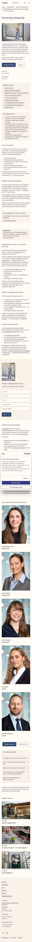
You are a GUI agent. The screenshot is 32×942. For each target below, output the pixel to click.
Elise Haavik (5, 687)
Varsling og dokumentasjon (12, 100)
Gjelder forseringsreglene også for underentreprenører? (12, 778)
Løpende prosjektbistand (22, 7)
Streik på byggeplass (7, 873)
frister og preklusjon (23, 434)
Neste (5, 414)
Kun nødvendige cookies (16, 487)
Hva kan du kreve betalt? (11, 97)
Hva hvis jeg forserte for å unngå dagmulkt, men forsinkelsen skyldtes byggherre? (14, 773)
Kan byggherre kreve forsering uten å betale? (14, 758)
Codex (3, 7)
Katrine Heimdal (6, 593)
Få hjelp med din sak (9, 65)
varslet (11, 307)
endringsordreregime (19, 448)
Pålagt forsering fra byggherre (12, 90)
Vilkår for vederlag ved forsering (13, 95)
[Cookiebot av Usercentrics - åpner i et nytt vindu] (23, 454)
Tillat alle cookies (16, 482)
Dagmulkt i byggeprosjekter (9, 823)
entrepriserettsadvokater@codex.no (10, 903)
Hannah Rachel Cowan (7, 546)
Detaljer (25, 478)
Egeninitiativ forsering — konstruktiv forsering (16, 93)
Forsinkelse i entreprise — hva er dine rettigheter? (15, 848)
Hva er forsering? (9, 88)
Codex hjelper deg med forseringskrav (14, 102)
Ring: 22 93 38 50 (23, 744)
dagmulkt (18, 252)
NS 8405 (7, 194)
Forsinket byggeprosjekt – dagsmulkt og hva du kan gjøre (15, 9)
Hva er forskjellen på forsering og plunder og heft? (14, 763)
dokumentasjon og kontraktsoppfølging (20, 351)
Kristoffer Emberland (7, 733)
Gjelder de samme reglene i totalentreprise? (14, 768)
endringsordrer (6, 260)
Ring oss (21, 65)
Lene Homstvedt (6, 640)
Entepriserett (15, 2)
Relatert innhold (9, 107)
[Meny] (28, 2)
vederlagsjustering (8, 332)
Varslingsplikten (6, 428)
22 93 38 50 (4, 904)
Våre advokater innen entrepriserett (14, 105)
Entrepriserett (10, 7)
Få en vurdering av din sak (9, 220)
